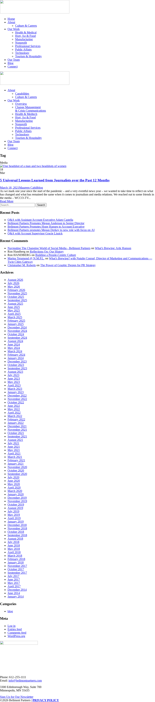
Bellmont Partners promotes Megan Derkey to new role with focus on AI (51, 230)
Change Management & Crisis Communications (30, 109)
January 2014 (16, 596)
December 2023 (17, 361)
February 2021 (16, 460)
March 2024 (15, 351)
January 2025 (16, 324)
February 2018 (16, 559)
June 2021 (14, 446)
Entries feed (15, 629)
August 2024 (15, 341)
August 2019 (15, 508)
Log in (12, 625)
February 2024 (16, 354)
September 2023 (17, 368)
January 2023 (16, 392)
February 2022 (16, 419)
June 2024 (14, 344)
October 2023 (16, 365)
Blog (10, 63)
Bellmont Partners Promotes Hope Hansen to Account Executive (46, 226)
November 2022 (17, 399)
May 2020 (14, 484)
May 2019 (14, 514)
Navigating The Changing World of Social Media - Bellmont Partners (49, 248)
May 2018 (14, 548)
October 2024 (16, 334)
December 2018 (17, 525)
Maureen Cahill (28, 187)
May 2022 (14, 409)
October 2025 (16, 296)
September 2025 (17, 300)
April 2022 (14, 412)
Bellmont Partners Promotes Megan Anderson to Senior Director (46, 223)
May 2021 (14, 450)
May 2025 (14, 310)
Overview (21, 103)
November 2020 (17, 467)
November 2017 (17, 565)
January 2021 (16, 463)
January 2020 (16, 494)
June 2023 (14, 378)
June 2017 (14, 579)
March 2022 (15, 416)
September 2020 (17, 474)
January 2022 (16, 422)
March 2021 (15, 456)
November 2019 (17, 501)
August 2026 (15, 279)
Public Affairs (23, 49)
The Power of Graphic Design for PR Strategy (68, 265)
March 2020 (15, 491)
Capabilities (22, 93)
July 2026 (13, 283)
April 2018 (14, 552)
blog (40, 187)
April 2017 (14, 586)
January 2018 (16, 562)
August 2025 (15, 303)
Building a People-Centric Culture (55, 255)
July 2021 (13, 443)
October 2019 (16, 504)
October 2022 (16, 402)
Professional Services (27, 46)
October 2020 (16, 470)
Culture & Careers (26, 25)
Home (11, 18)
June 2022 (14, 405)
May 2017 (14, 582)
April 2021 (14, 453)
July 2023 (13, 375)
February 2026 (16, 290)
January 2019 (16, 521)
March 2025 (15, 317)
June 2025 (14, 307)
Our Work (14, 29)
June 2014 (14, 593)
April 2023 (14, 385)
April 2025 (14, 313)
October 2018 (16, 531)
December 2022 (17, 395)
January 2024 (16, 358)
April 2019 (14, 518)
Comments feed (17, 632)
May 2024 (14, 347)
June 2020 (14, 480)
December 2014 (17, 589)
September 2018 (17, 535)
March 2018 (15, 555)
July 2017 (13, 576)
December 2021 (17, 426)
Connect (13, 66)
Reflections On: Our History (47, 251)
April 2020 (14, 487)
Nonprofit (21, 42)
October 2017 (16, 569)
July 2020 (13, 477)
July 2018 (13, 542)
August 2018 (15, 538)
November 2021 (17, 429)
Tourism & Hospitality (28, 56)
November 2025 (17, 293)
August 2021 (15, 439)
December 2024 (17, 327)
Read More (6, 201)
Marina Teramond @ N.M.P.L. (26, 258)
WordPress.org (16, 636)
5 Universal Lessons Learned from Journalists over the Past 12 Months (54, 180)
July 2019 (13, 511)
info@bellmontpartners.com (25, 680)
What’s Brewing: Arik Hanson (113, 248)
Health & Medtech (26, 114)
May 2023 (14, 382)
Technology (22, 52)
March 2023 (15, 388)
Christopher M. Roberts (22, 265)
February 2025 (16, 320)
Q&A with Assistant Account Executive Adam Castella (40, 219)
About (11, 22)
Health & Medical (25, 32)
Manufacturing (24, 39)
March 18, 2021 (9, 187)
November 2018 (17, 528)
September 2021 (17, 436)
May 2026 (14, 286)
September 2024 (17, 337)
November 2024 (17, 330)
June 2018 (14, 545)
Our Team (14, 59)
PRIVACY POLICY (46, 700)
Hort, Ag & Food (25, 35)
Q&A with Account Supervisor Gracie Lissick (35, 233)
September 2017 (17, 572)
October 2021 (16, 433)
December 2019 (17, 497)
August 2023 (15, 371)
